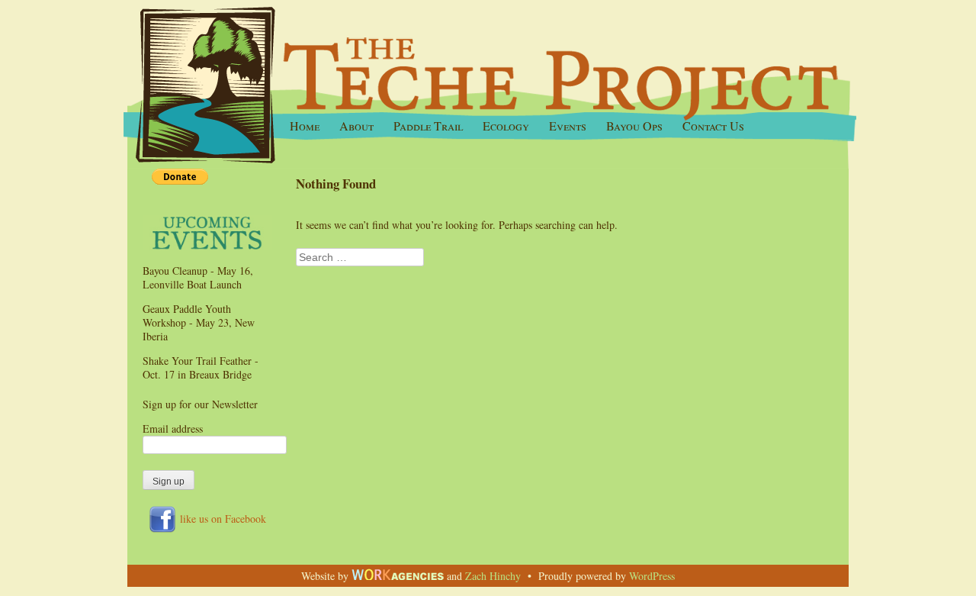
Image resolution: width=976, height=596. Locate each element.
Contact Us (713, 126)
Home (304, 126)
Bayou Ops (634, 126)
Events (567, 126)
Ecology (506, 126)
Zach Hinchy (493, 576)
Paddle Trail (428, 126)
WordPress (652, 576)
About (356, 126)
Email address (173, 428)
